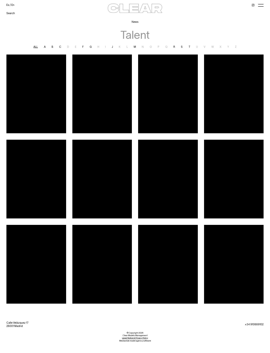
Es (7, 4)
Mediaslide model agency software (135, 340)
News (135, 21)
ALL (35, 46)
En (12, 4)
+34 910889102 (254, 324)
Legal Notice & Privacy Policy (135, 338)
